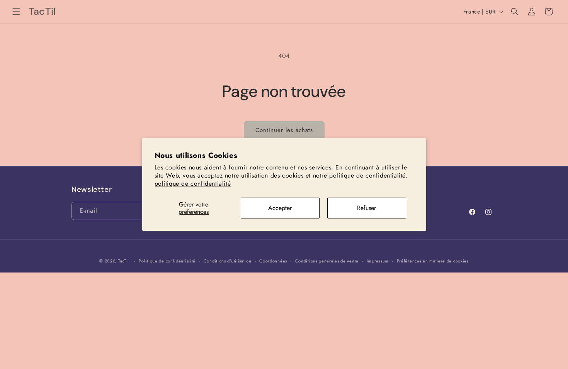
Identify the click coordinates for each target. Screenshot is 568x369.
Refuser (366, 207)
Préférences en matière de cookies (433, 261)
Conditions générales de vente (327, 261)
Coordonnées (273, 261)
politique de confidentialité (193, 183)
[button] (16, 11)
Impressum (378, 261)
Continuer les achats (284, 130)
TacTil (123, 261)
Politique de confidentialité (167, 261)
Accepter (280, 207)
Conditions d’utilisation (228, 261)
